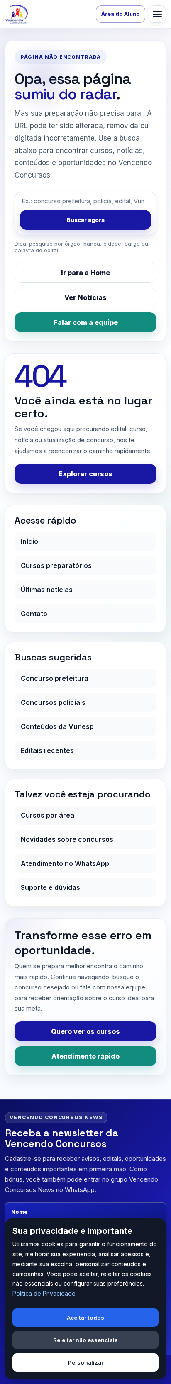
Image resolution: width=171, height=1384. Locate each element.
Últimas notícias (47, 589)
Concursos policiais (53, 702)
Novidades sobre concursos (67, 839)
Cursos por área (47, 815)
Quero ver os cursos (85, 1031)
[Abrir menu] (157, 14)
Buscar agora (86, 220)
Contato (34, 613)
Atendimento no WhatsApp (65, 863)
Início (29, 541)
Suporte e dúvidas (50, 887)
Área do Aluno (120, 14)
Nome (19, 1212)
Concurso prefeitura (54, 678)
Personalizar (85, 1362)
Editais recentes (47, 750)
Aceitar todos (85, 1317)
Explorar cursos (85, 474)
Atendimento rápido (85, 1056)
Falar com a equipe (86, 322)
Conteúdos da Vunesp (57, 726)
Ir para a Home (85, 272)
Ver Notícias (85, 297)
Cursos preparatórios (56, 565)
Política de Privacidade (44, 1293)
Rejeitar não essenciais (85, 1340)
